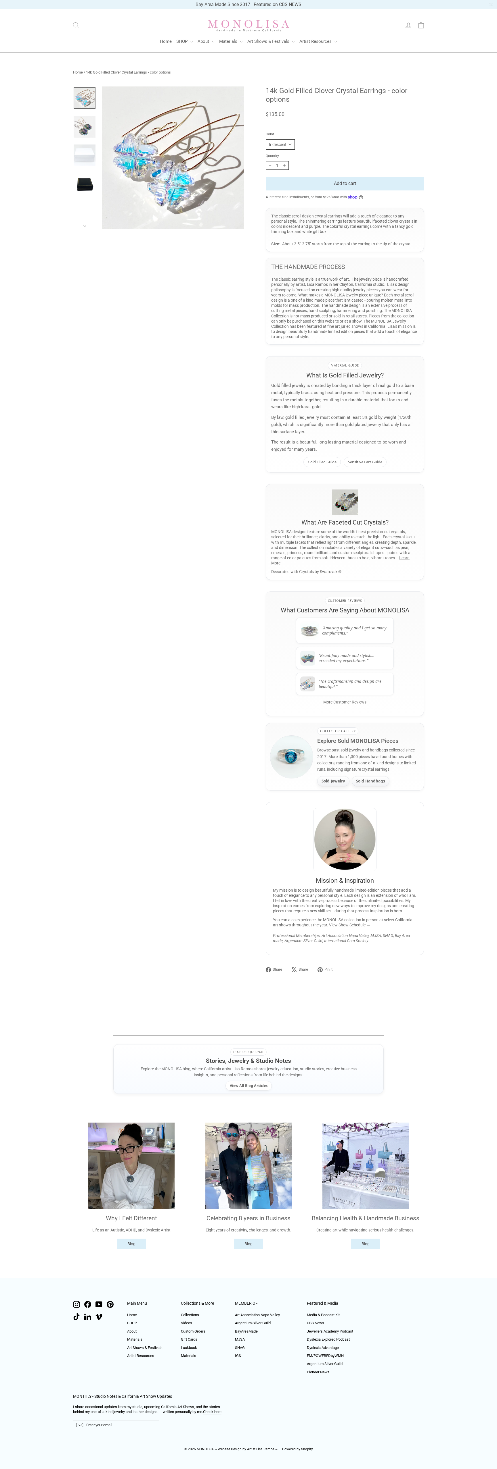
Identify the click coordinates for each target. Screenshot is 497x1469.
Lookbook (189, 1347)
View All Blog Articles (248, 1085)
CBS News (315, 1323)
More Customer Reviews (344, 702)
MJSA (240, 1339)
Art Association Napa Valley (257, 1315)
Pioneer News (318, 1372)
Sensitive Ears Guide (365, 461)
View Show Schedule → (349, 925)
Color (270, 134)
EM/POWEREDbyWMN (325, 1356)
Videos (186, 1323)
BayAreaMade (246, 1331)
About (204, 41)
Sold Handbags (370, 781)
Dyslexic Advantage (323, 1347)
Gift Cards (189, 1339)
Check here (212, 1412)
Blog (131, 1243)
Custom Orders (193, 1331)
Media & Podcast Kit (323, 1315)
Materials (228, 41)
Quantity (272, 156)
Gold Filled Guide (322, 461)
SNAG (240, 1347)
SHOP (182, 41)
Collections (190, 1315)
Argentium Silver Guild (253, 1323)
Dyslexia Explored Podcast (328, 1339)
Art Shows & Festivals (268, 41)
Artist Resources (316, 41)
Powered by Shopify (297, 1449)
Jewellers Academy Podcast (330, 1331)
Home (166, 41)
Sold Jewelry (333, 781)
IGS (238, 1356)
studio (378, 284)
